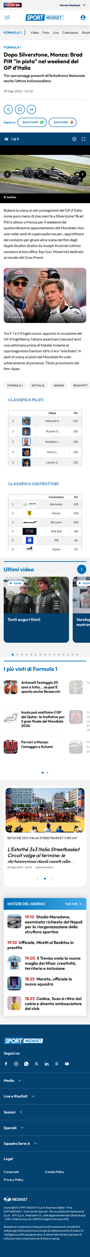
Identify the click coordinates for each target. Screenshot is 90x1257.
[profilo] (83, 17)
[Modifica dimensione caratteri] (31, 109)
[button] (45, 17)
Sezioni (9, 1112)
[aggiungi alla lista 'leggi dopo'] (20, 109)
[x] (36, 1063)
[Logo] (45, 17)
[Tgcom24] (13, 5)
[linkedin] (46, 1063)
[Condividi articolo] (8, 109)
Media (9, 1080)
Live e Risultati (15, 1096)
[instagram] (16, 1063)
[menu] (7, 17)
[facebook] (6, 1063)
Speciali (10, 1127)
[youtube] (67, 1063)
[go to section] (81, 569)
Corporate (11, 1172)
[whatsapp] (26, 1063)
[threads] (56, 1063)
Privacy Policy (13, 1180)
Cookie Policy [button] (54, 1172)
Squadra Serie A (17, 1143)
